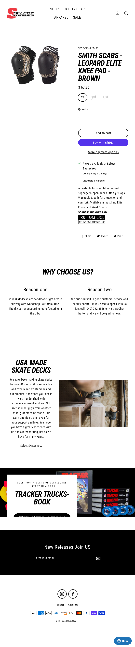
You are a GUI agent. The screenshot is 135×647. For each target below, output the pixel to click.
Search (61, 604)
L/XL (105, 97)
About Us (73, 604)
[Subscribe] (97, 558)
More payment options (103, 152)
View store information (94, 180)
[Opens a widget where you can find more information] (123, 641)
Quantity (83, 109)
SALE (77, 17)
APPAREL (61, 17)
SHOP (54, 9)
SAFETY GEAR (74, 9)
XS (82, 97)
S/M (93, 97)
